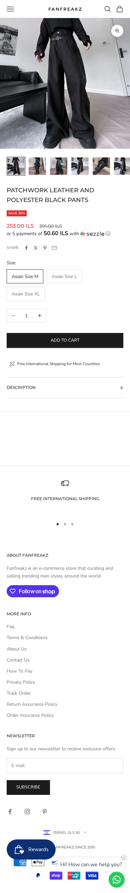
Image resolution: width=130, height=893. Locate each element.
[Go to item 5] (101, 166)
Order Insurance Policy (30, 715)
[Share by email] (54, 248)
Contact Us (18, 660)
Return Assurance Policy (32, 704)
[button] (65, 233)
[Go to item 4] (80, 166)
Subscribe (28, 787)
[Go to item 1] (16, 166)
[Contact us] (117, 880)
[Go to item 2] (37, 166)
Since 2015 (85, 847)
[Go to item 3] (58, 166)
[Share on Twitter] (35, 248)
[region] (65, 495)
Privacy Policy (21, 682)
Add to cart (65, 340)
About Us (17, 649)
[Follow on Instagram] (27, 811)
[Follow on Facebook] (10, 811)
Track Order (19, 693)
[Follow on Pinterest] (44, 811)
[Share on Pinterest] (45, 248)
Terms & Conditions (27, 637)
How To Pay (19, 671)
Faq (10, 626)
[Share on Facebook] (26, 248)
